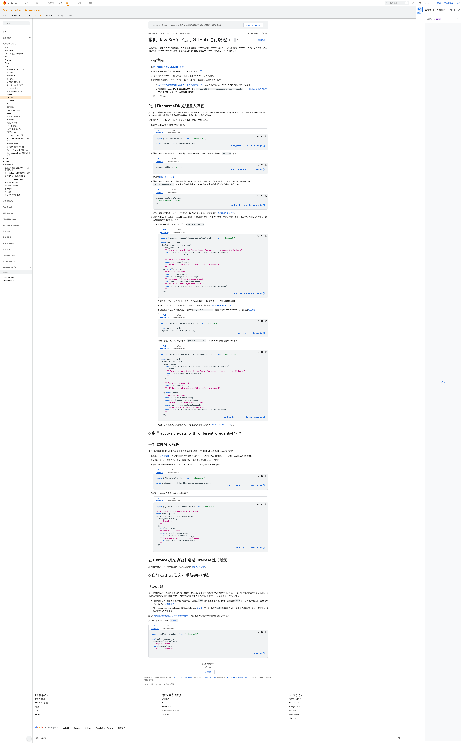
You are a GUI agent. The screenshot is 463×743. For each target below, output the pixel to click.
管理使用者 (169, 603)
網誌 (439, 3)
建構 (26, 3)
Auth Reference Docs (221, 305)
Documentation (12, 10)
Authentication (32, 10)
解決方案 (51, 3)
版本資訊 (292, 710)
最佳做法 (251, 310)
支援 (90, 3)
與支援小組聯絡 (295, 699)
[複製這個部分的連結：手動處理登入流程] (181, 444)
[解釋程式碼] (258, 136)
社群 (79, 3)
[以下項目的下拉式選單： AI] (30, 15)
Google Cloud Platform (104, 728)
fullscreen (455, 9)
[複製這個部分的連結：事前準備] (166, 60)
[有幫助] (262, 33)
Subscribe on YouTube (170, 710)
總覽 (4, 15)
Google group (294, 707)
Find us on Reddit (168, 703)
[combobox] (397, 3)
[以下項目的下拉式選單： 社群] (84, 3)
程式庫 (37, 710)
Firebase (151, 33)
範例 (70, 15)
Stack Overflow (295, 703)
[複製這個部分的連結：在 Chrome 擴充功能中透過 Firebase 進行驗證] (230, 560)
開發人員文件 (163, 456)
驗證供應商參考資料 (225, 213)
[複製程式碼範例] (266, 136)
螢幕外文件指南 (198, 566)
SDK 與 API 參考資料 (42, 703)
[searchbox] (16, 23)
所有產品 (121, 728)
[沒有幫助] (266, 33)
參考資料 (61, 15)
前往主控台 (448, 3)
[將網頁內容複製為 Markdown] (238, 40)
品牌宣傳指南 (294, 714)
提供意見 (261, 40)
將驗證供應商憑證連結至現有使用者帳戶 (171, 616)
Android (65, 728)
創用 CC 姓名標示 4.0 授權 (182, 677)
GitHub (38, 714)
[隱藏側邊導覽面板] (29, 738)
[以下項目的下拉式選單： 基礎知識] (20, 15)
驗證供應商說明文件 (167, 177)
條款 (37, 738)
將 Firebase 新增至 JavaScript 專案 (168, 67)
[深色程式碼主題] (262, 136)
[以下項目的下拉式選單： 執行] (42, 3)
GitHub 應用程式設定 (258, 89)
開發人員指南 (40, 699)
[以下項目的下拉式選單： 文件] (72, 3)
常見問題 (292, 718)
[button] (14, 37)
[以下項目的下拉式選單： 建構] (31, 3)
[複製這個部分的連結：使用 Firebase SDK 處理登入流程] (206, 106)
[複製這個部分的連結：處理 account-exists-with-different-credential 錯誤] (244, 433)
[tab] (159, 131)
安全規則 (200, 608)
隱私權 (43, 738)
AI (26, 15)
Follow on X (166, 707)
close (459, 9)
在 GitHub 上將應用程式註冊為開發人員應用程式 (179, 85)
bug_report (451, 9)
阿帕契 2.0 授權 (210, 677)
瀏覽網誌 (165, 699)
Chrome (77, 728)
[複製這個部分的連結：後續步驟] (166, 586)
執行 (38, 3)
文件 (68, 3)
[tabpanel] (210, 142)
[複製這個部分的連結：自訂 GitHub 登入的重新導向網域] (211, 575)
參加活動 (165, 714)
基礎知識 (14, 15)
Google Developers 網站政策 (237, 677)
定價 (60, 3)
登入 (458, 3)
